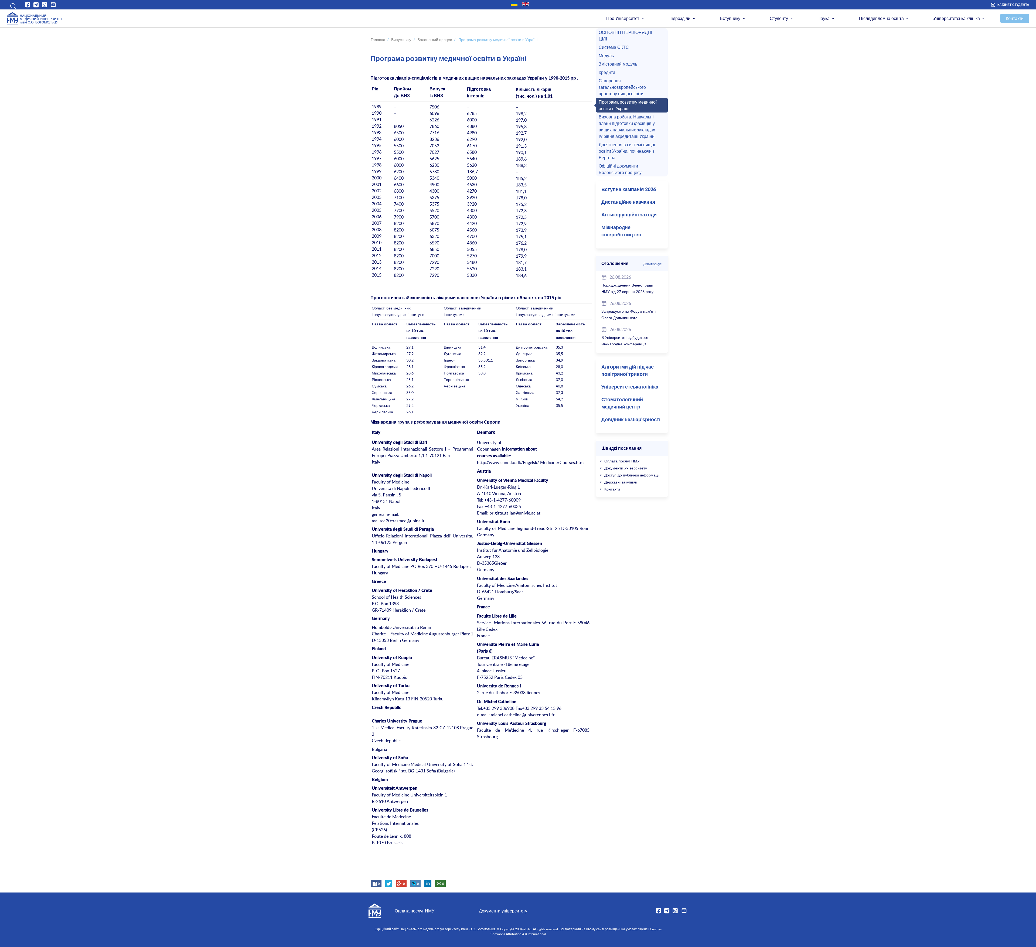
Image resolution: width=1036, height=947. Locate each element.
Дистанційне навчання (628, 202)
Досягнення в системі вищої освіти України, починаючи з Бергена (627, 151)
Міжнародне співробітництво (621, 231)
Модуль (606, 56)
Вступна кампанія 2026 (628, 189)
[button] (11, 5)
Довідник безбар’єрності (630, 419)
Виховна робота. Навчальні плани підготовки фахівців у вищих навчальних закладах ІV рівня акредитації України (627, 126)
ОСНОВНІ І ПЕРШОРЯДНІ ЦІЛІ (625, 35)
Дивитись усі (652, 264)
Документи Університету (625, 468)
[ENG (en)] (525, 4)
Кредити (607, 72)
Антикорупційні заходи (629, 215)
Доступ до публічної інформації (632, 475)
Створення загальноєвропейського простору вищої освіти (622, 87)
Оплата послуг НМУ (622, 461)
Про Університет (622, 18)
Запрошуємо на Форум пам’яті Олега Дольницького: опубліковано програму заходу (628, 318)
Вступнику (730, 18)
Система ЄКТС (614, 47)
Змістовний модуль (618, 64)
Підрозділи (679, 18)
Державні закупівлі (620, 482)
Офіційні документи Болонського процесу (620, 169)
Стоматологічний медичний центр (622, 403)
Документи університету (503, 911)
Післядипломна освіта (881, 18)
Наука (823, 18)
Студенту (779, 18)
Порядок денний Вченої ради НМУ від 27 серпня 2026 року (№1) (627, 291)
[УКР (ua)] (514, 4)
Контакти (1015, 18)
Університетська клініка (956, 18)
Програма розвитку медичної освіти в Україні (628, 105)
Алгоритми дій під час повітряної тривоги (627, 371)
